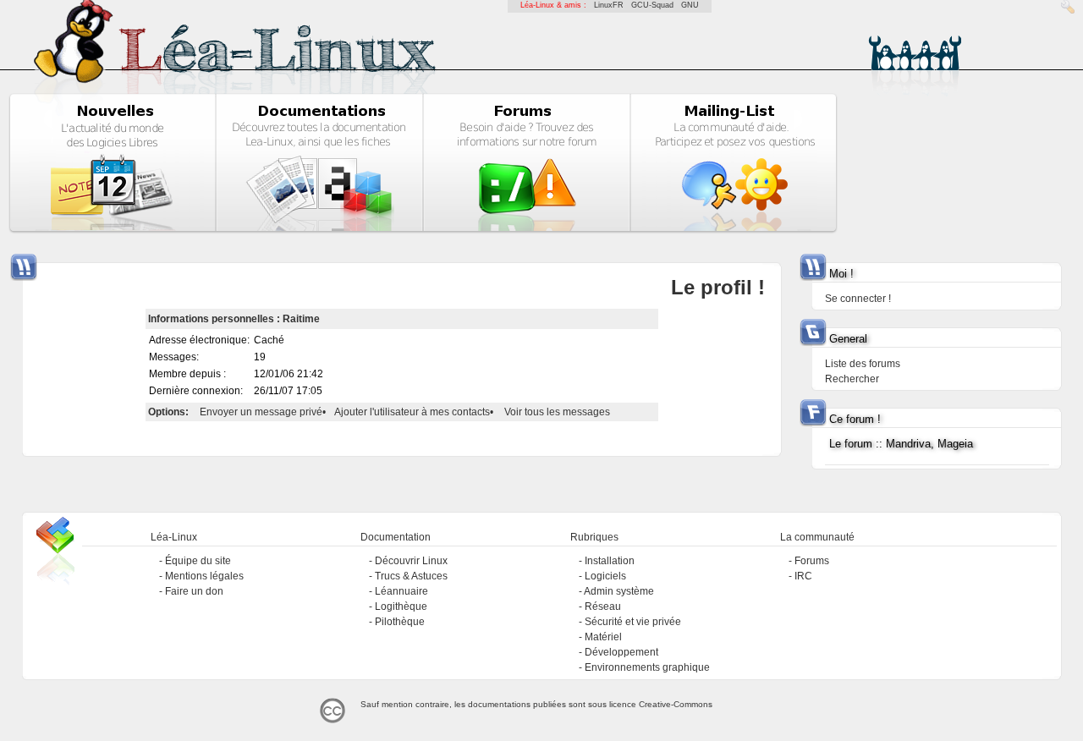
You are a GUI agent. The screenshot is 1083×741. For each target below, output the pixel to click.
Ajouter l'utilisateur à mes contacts (412, 412)
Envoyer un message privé (261, 412)
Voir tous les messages (557, 412)
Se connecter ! (858, 299)
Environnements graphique (647, 667)
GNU (690, 5)
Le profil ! (718, 287)
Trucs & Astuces (411, 576)
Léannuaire (401, 591)
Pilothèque (400, 622)
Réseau (603, 606)
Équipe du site (198, 561)
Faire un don (194, 591)
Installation (610, 561)
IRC (803, 576)
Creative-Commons (675, 704)
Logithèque (401, 606)
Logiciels (605, 576)
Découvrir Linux (411, 561)
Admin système (619, 591)
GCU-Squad (652, 5)
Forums (811, 561)
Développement (621, 652)
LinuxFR (609, 5)
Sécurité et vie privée (633, 622)
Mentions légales (204, 576)
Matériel (603, 637)
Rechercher (852, 379)
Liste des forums (862, 364)
